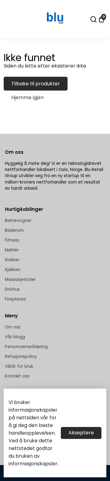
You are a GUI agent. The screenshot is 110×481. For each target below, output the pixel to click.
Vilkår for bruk (19, 366)
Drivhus (12, 289)
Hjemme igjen (27, 97)
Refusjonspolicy (21, 356)
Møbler (12, 250)
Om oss (12, 327)
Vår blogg (15, 337)
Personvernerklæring (26, 347)
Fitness (12, 240)
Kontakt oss (17, 376)
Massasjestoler (20, 279)
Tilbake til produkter (35, 83)
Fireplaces (15, 299)
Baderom (14, 230)
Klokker (12, 260)
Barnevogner (18, 220)
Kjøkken (12, 270)
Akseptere (81, 432)
